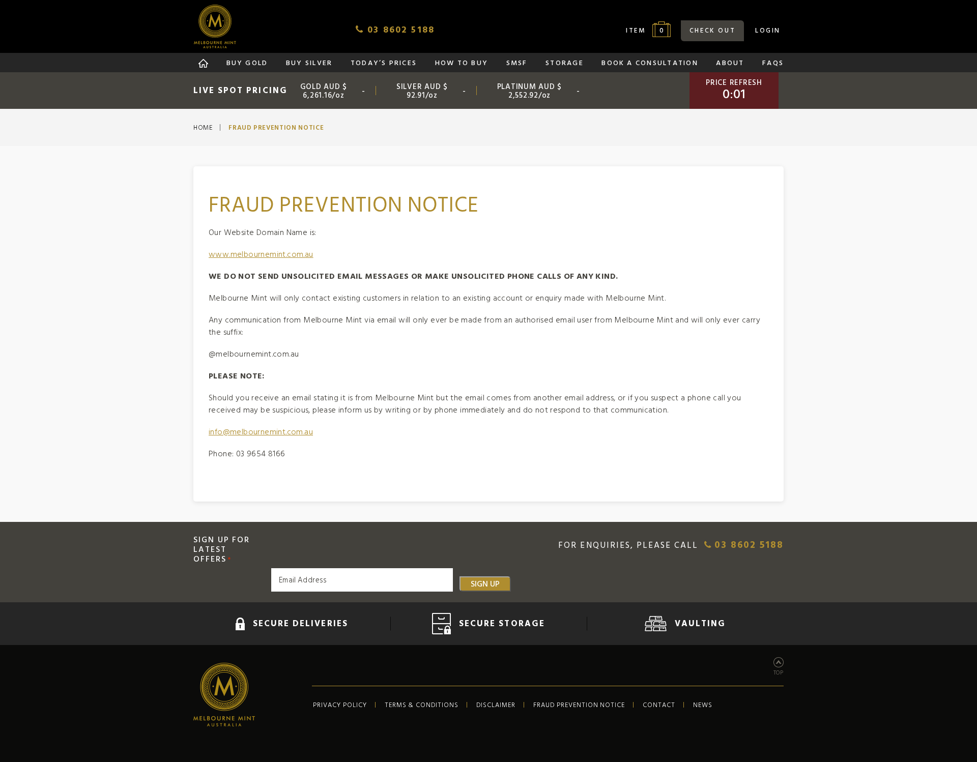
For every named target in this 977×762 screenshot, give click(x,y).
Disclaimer (495, 705)
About (730, 64)
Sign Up (485, 584)
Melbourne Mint (215, 26)
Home (203, 128)
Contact (659, 705)
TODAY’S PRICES (384, 64)
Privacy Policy (340, 705)
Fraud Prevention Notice (579, 705)
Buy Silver (309, 64)
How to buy (461, 64)
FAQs (773, 64)
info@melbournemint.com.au (261, 431)
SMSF (517, 64)
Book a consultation (649, 64)
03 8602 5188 (747, 545)
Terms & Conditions (422, 705)
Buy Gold (247, 64)
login (768, 30)
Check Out (712, 30)
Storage (564, 64)
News (702, 705)
